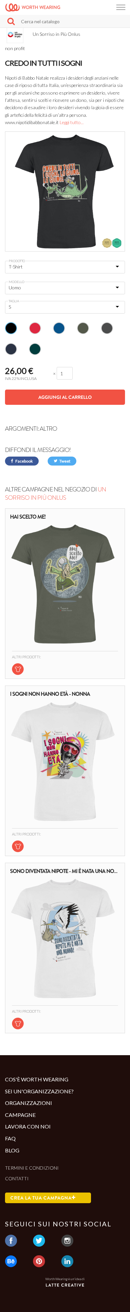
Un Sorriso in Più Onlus (55, 493)
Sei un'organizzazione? (39, 1091)
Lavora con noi (28, 1126)
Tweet (64, 461)
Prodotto (17, 261)
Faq (10, 1138)
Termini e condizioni (32, 1168)
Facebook (24, 461)
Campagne (20, 1115)
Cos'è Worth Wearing (36, 1079)
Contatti (17, 1178)
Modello (16, 282)
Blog (12, 1150)
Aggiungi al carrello (65, 397)
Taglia (14, 301)
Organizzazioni (28, 1103)
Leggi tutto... (72, 122)
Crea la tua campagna (41, 1198)
